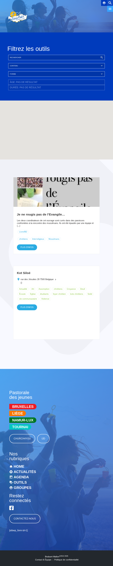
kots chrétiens (76, 294)
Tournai (20, 427)
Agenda (21, 477)
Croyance (71, 289)
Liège (17, 413)
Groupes (22, 488)
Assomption (44, 289)
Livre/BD (23, 232)
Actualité (23, 289)
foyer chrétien (59, 294)
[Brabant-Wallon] (17, 23)
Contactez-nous (25, 518)
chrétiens (23, 239)
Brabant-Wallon (56, 556)
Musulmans (54, 239)
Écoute (22, 294)
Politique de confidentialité (66, 559)
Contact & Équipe (43, 559)
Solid (90, 294)
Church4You (22, 438)
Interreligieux (38, 239)
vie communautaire (28, 299)
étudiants (44, 294)
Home (19, 466)
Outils (20, 482)
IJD (43, 438)
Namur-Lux (22, 420)
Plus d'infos (27, 247)
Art (32, 289)
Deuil (82, 289)
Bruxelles (23, 407)
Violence (45, 299)
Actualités (25, 472)
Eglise (33, 294)
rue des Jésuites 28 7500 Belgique (37, 279)
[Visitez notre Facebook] (11, 508)
